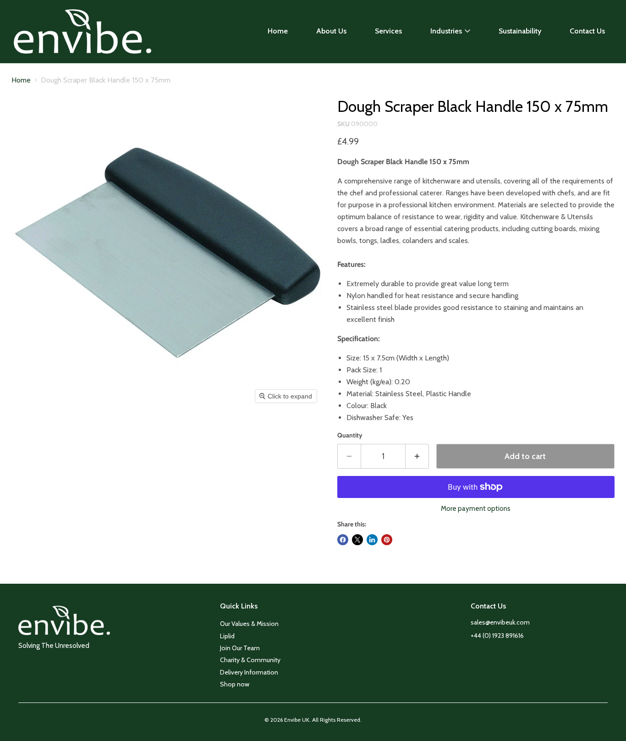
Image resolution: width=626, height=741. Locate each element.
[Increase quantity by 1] (417, 456)
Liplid (227, 636)
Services (388, 31)
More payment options (476, 509)
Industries (446, 31)
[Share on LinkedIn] (372, 539)
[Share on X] (357, 539)
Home (278, 31)
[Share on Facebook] (342, 539)
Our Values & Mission (249, 623)
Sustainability (520, 31)
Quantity (349, 435)
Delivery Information (249, 672)
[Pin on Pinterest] (386, 539)
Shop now (234, 684)
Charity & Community (250, 660)
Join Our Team (240, 648)
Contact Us (587, 31)
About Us (331, 31)
